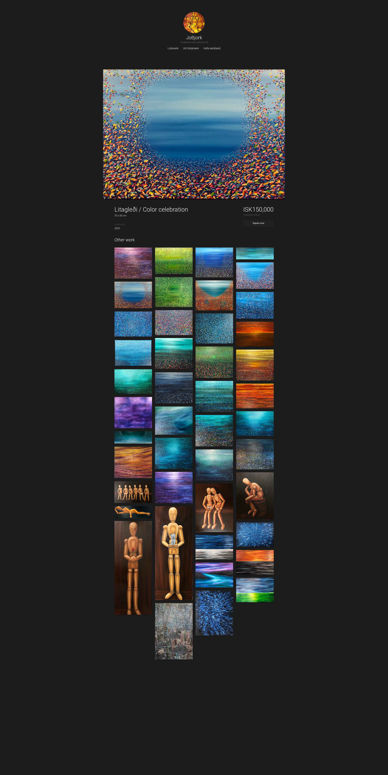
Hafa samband (211, 48)
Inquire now (258, 223)
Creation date (119, 224)
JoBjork (194, 37)
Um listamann (191, 48)
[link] (194, 22)
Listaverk (173, 48)
